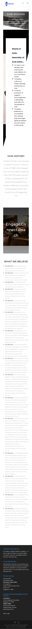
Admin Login (6, 613)
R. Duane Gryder (21, 627)
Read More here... (12, 557)
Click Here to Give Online (10, 582)
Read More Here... (7, 571)
